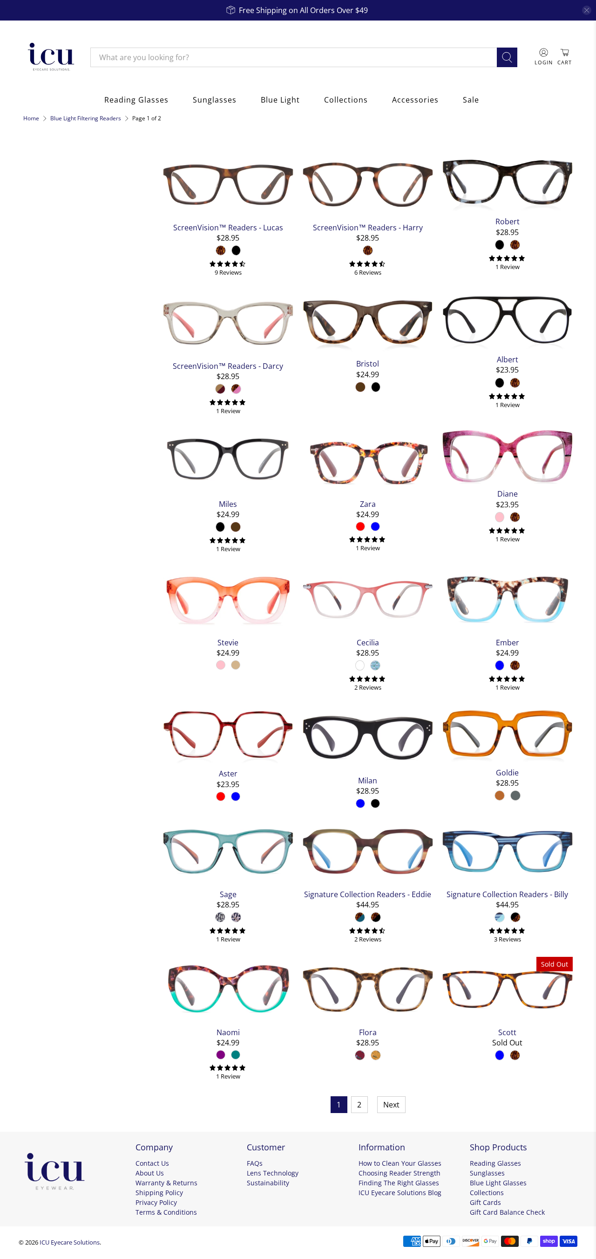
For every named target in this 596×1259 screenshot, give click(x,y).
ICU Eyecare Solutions (70, 1242)
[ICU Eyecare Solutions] (49, 57)
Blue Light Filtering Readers (85, 118)
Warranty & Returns (166, 1182)
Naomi (228, 1032)
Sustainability (268, 1182)
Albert (507, 359)
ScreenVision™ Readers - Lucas (228, 227)
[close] (586, 10)
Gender (40, 310)
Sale (471, 100)
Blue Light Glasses (498, 1182)
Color (36, 226)
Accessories (415, 100)
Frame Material (57, 268)
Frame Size (48, 361)
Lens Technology (272, 1173)
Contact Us (152, 1163)
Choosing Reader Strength (399, 1173)
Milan (367, 780)
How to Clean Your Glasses (400, 1163)
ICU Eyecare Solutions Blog (400, 1192)
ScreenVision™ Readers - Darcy (228, 366)
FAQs (255, 1163)
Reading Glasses (136, 100)
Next (391, 1105)
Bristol (367, 363)
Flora (368, 1032)
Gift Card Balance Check (507, 1212)
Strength (43, 386)
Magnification (54, 411)
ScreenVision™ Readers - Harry (368, 227)
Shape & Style (53, 335)
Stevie (227, 642)
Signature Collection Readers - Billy (507, 894)
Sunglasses (215, 100)
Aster (228, 773)
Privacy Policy (156, 1202)
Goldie (507, 772)
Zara (368, 504)
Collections (346, 100)
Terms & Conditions (166, 1212)
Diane (507, 493)
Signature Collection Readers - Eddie (367, 894)
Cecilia (368, 642)
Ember (507, 642)
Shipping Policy (159, 1192)
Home (31, 118)
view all (135, 157)
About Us (149, 1173)
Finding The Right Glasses (399, 1182)
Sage (228, 894)
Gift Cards (485, 1202)
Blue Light (280, 100)
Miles (228, 504)
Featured (45, 204)
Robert (507, 221)
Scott (507, 1032)
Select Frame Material (63, 288)
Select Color (50, 246)
